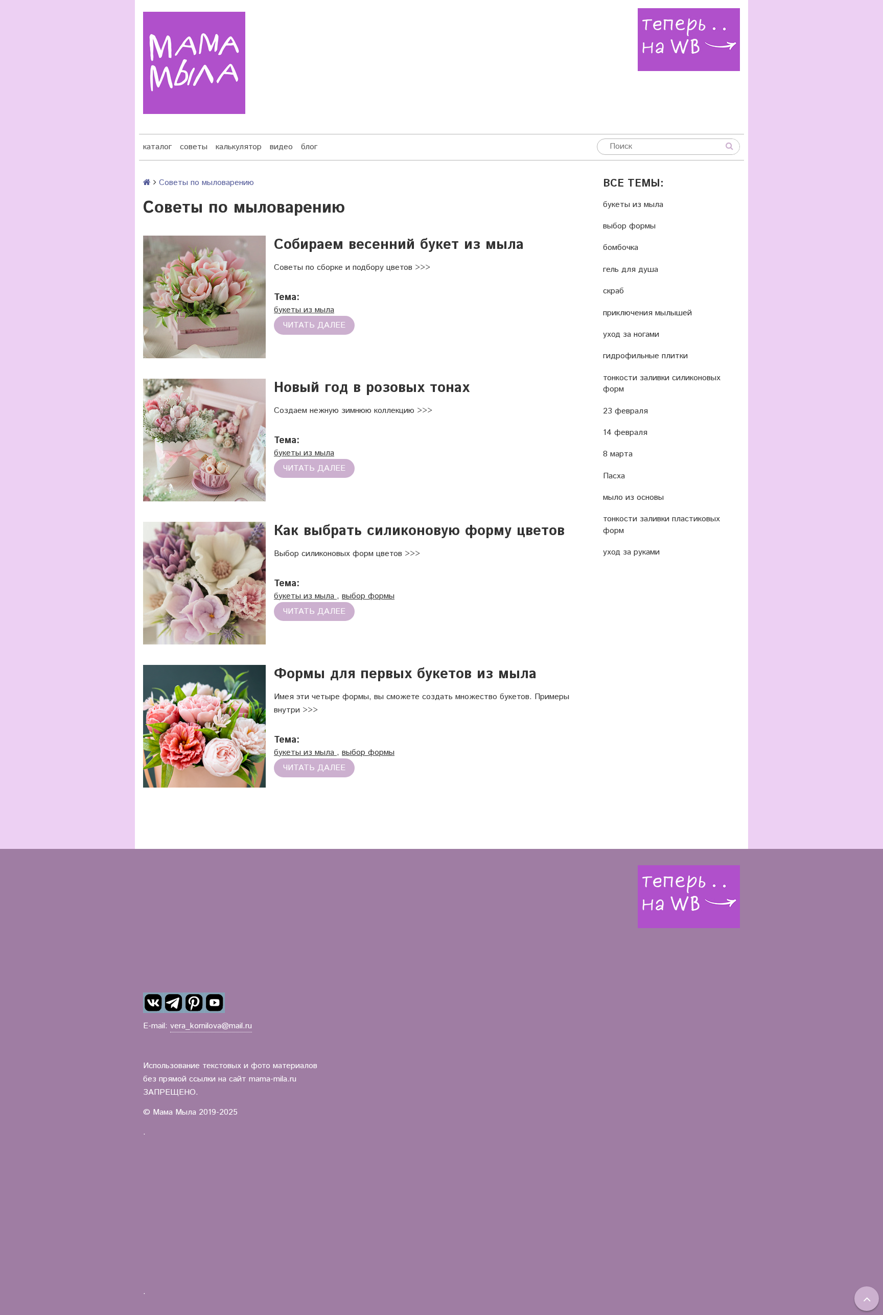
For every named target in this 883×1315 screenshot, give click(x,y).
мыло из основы (633, 497)
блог (309, 147)
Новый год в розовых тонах (372, 388)
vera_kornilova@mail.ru (211, 1026)
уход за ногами (631, 334)
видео (281, 147)
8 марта (618, 454)
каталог (157, 147)
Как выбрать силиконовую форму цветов (419, 531)
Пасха (614, 476)
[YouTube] (214, 1003)
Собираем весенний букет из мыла (399, 245)
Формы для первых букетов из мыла (405, 674)
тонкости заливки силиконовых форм (662, 384)
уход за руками (631, 552)
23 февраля (625, 411)
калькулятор (239, 147)
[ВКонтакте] (153, 1003)
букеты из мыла (633, 205)
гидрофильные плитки (645, 356)
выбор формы (629, 226)
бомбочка (620, 247)
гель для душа (630, 269)
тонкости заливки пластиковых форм (661, 525)
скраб (613, 291)
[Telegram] (174, 1003)
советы (193, 147)
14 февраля (625, 433)
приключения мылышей (647, 313)
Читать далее (314, 325)
